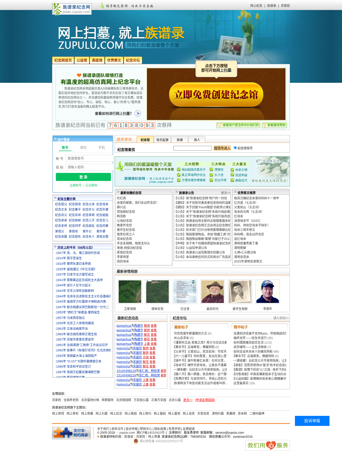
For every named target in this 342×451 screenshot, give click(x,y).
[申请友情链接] (205, 400)
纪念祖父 (61, 204)
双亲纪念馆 (124, 239)
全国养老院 (71, 400)
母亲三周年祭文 (244, 230)
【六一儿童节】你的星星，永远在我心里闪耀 (203, 356)
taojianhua (124, 326)
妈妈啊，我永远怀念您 (249, 234)
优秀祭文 (114, 60)
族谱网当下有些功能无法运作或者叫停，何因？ (205, 383)
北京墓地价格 (90, 400)
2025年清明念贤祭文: (248, 261)
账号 (65, 147)
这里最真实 (241, 383)
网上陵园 (131, 413)
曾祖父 (59, 231)
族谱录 (271, 6)
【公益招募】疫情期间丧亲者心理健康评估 (261, 378)
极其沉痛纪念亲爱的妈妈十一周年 (256, 198)
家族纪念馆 (124, 252)
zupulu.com (127, 432)
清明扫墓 (218, 413)
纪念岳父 (61, 215)
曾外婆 (100, 231)
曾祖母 (73, 231)
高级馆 (97, 60)
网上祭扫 (145, 413)
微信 (83, 147)
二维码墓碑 (256, 413)
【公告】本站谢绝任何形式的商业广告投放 (203, 257)
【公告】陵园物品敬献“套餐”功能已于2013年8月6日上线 (213, 239)
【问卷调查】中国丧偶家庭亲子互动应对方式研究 (266, 374)
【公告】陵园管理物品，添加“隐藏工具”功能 (204, 234)
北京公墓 (175, 400)
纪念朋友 (89, 226)
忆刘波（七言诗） (246, 203)
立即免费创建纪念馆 (216, 95)
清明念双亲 (241, 257)
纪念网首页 (63, 60)
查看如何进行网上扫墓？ (114, 113)
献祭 (164, 371)
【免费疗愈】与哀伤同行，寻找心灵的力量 (202, 378)
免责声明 (174, 429)
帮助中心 (146, 429)
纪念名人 (89, 236)
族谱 (180, 140)
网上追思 (189, 413)
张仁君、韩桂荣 (149, 371)
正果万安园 (158, 400)
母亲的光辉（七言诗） (249, 212)
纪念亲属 (61, 236)
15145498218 (126, 371)
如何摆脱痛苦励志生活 (249, 342)
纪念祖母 (75, 204)
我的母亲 (123, 261)
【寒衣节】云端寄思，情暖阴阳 (194, 347)
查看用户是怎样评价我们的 (241, 125)
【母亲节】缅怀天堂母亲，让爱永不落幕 (200, 365)
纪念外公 (89, 209)
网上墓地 (174, 413)
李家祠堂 (123, 257)
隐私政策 (160, 429)
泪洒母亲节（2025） (248, 221)
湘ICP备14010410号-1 (151, 432)
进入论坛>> (281, 318)
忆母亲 (238, 216)
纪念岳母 (75, 215)
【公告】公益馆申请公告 (191, 248)
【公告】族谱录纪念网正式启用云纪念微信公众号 (208, 225)
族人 (197, 140)
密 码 (59, 167)
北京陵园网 (123, 400)
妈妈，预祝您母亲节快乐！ (252, 225)
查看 (154, 326)
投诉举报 (132, 429)
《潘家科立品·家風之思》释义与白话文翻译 (202, 342)
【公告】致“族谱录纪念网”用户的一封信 (201, 198)
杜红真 (121, 198)
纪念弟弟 (61, 220)
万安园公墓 (141, 400)
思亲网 (242, 413)
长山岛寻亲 (181, 338)
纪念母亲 (102, 204)
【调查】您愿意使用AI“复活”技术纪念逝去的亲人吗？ (268, 365)
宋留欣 (137, 348)
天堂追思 (203, 413)
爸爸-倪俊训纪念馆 (129, 248)
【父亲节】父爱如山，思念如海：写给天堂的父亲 (206, 351)
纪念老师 (61, 226)
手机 (101, 147)
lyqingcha (123, 348)
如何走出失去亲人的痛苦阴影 (253, 351)
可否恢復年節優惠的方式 (190, 333)
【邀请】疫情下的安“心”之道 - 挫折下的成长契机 (265, 369)
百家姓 (285, 6)
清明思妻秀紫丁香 (246, 243)
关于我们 (103, 429)
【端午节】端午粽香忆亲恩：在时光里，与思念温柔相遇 (211, 360)
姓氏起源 (162, 140)
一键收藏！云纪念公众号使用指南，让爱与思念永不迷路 (211, 369)
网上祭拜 (58, 413)
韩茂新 (121, 216)
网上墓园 (160, 413)
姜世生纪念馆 (126, 230)
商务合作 (117, 429)
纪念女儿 (102, 220)
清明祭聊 (240, 248)
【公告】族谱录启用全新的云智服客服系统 (203, 221)
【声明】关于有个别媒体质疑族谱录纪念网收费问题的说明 (214, 243)
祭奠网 (230, 413)
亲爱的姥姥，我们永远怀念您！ (138, 203)
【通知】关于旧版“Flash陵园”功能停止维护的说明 (208, 207)
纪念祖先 (75, 236)
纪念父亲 (89, 204)
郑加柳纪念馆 (126, 212)
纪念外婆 (102, 209)
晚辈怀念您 (124, 225)
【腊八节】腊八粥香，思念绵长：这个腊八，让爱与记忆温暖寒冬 (217, 374)
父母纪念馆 (124, 221)
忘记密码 (91, 185)
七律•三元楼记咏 (245, 252)
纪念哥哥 (89, 215)
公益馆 (82, 60)
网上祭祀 (73, 413)
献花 (147, 335)
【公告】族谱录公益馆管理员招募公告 (200, 252)
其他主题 (102, 236)
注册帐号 (76, 185)
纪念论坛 (133, 60)
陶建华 (138, 326)
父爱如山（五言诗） (247, 207)
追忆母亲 (240, 239)
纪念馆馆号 (245, 148)
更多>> (226, 193)
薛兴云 (121, 207)
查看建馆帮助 (276, 125)
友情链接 (189, 429)
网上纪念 (256, 6)
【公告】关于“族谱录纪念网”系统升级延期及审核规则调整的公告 (218, 212)
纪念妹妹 (75, 220)
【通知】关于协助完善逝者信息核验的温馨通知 (206, 203)
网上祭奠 (87, 413)
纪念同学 (75, 226)
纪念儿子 (89, 220)
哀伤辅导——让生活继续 (250, 347)
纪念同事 (102, 226)
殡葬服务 (108, 400)
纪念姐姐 (102, 215)
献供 (147, 326)
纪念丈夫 (61, 209)
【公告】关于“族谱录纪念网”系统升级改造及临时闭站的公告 (215, 216)
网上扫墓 (223, 70)
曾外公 (87, 231)
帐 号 (59, 158)
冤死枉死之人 (126, 234)
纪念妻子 (75, 209)
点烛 (146, 357)
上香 (147, 344)
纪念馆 (145, 140)
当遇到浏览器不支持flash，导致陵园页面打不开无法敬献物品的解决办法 (282, 333)
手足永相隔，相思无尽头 (133, 243)
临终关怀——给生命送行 (250, 338)
